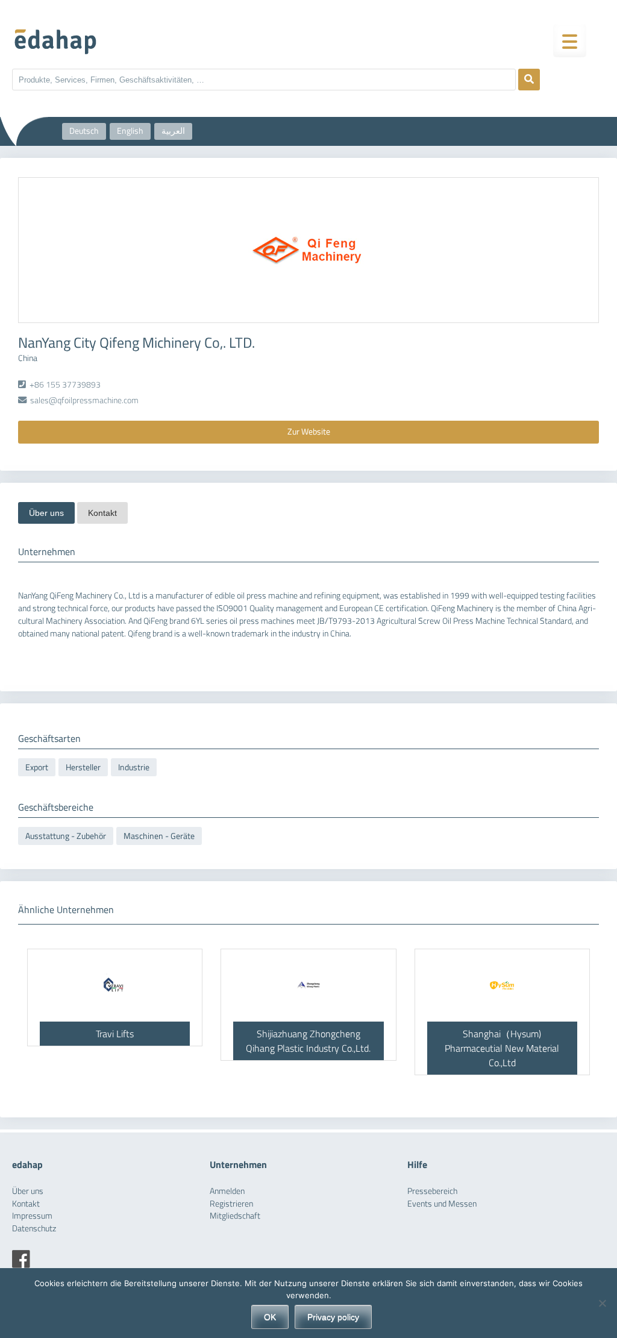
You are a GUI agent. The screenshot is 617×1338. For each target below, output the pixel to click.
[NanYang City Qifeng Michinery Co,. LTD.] (308, 250)
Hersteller (83, 767)
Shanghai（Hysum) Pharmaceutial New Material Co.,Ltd (502, 1048)
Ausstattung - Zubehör (65, 836)
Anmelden (227, 1191)
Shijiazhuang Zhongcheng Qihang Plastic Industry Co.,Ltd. (308, 1040)
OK (270, 1317)
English (130, 130)
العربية (173, 130)
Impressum (32, 1215)
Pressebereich (432, 1191)
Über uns (46, 513)
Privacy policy (333, 1317)
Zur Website (308, 431)
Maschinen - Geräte (159, 836)
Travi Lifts (115, 1033)
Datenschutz (34, 1228)
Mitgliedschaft (235, 1215)
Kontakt (102, 513)
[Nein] (602, 1303)
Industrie (133, 767)
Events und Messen (442, 1203)
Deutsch (84, 130)
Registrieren (231, 1203)
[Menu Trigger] (569, 40)
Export (36, 767)
